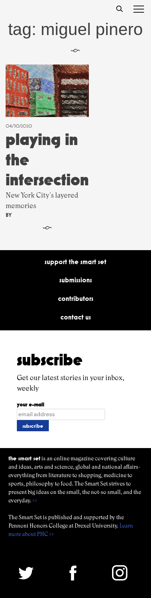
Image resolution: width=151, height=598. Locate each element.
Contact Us (75, 317)
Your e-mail (30, 404)
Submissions (75, 279)
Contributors (75, 298)
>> (34, 500)
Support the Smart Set (75, 261)
